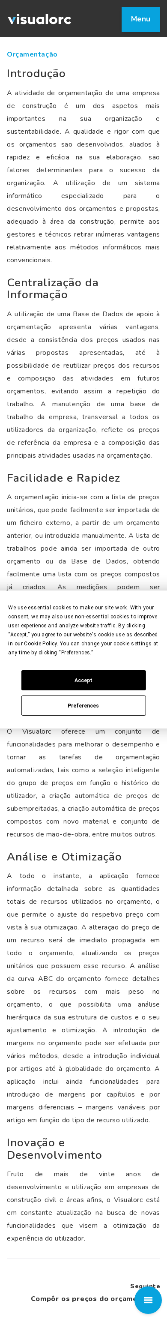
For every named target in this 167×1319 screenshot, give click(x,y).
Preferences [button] (75, 653)
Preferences (83, 706)
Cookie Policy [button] (40, 644)
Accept (83, 680)
